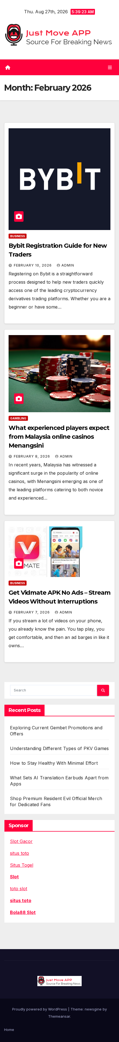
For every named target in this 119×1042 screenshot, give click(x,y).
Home (9, 1029)
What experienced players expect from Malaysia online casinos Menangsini (59, 436)
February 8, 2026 (32, 456)
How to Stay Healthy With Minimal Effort (54, 763)
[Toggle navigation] (110, 67)
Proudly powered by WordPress (40, 1009)
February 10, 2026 (33, 265)
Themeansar (59, 1016)
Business (17, 236)
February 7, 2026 (32, 612)
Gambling (18, 418)
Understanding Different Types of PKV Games (59, 748)
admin (67, 265)
